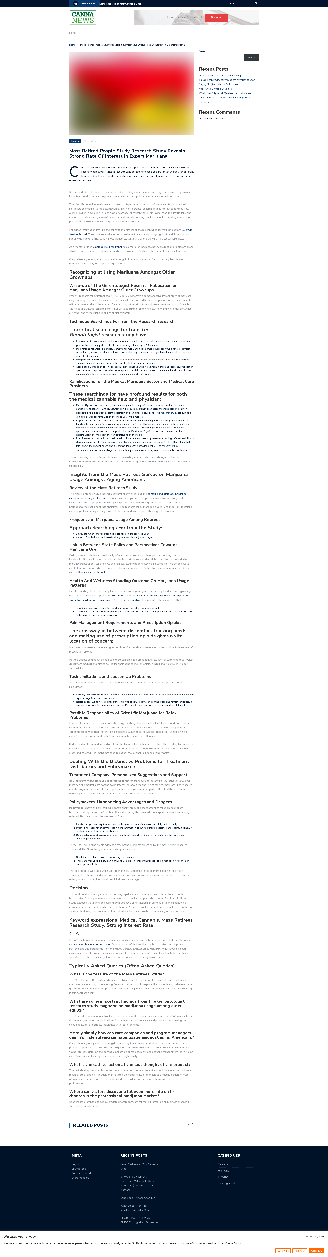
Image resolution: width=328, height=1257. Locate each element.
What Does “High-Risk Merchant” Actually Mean (225, 93)
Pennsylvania (85, 572)
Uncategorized (226, 1183)
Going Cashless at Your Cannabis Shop (120, 3)
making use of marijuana (162, 341)
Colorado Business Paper (107, 247)
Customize (283, 1250)
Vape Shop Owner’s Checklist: (215, 88)
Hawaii (101, 572)
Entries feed (79, 1168)
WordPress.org (80, 1177)
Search (203, 51)
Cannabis (223, 1164)
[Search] (256, 3)
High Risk (223, 1170)
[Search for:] (240, 3)
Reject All (300, 1250)
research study (169, 412)
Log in (75, 1164)
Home (72, 33)
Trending (75, 141)
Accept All (316, 1250)
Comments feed (81, 1173)
